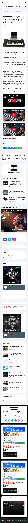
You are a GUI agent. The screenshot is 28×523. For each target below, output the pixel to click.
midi (10, 11)
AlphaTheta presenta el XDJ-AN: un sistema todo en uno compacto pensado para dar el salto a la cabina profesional (17, 374)
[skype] (12, 420)
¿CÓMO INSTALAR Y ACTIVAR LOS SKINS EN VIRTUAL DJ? (17, 347)
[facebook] (5, 239)
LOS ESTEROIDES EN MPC (14, 387)
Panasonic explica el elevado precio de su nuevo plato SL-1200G (16, 381)
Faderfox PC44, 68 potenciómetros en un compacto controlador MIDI (17, 198)
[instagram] (14, 239)
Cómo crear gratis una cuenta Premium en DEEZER (15, 360)
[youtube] (19, 420)
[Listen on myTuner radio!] (9, 439)
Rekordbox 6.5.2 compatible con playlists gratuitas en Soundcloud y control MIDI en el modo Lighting (17, 184)
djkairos (5, 25)
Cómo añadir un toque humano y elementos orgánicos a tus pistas (17, 192)
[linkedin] (22, 420)
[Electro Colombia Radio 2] (13, 335)
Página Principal (6, 11)
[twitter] (9, 239)
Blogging (12, 520)
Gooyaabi (24, 520)
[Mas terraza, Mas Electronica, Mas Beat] (13, 287)
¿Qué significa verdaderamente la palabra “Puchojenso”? (16, 354)
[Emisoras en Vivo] (14, 431)
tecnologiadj (13, 138)
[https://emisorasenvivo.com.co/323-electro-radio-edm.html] (9, 426)
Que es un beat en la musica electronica (15, 367)
